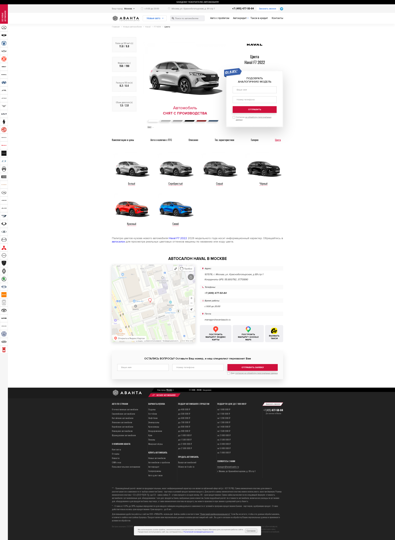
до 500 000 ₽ (184, 413)
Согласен (251, 531)
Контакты (277, 18)
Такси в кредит (259, 18)
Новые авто (153, 18)
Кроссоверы (153, 426)
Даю (254, 373)
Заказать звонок (267, 8)
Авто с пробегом (219, 18)
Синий (175, 224)
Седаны (152, 409)
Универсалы (153, 422)
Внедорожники (155, 430)
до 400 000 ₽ (184, 409)
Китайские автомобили (122, 418)
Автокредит (240, 18)
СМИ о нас (116, 462)
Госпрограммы (154, 471)
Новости (116, 458)
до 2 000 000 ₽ (185, 443)
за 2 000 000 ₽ (224, 435)
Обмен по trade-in (186, 466)
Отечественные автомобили (125, 409)
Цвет (149, 126)
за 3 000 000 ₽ (224, 443)
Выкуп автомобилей (187, 462)
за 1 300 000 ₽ (223, 422)
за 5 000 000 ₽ (224, 448)
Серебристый (175, 183)
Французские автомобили (124, 435)
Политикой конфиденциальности (198, 532)
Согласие (253, 118)
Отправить (254, 109)
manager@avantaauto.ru (217, 319)
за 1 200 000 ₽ (223, 418)
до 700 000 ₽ (184, 422)
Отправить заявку (252, 367)
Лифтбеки (153, 418)
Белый (131, 183)
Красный (131, 224)
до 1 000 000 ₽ (185, 435)
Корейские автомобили (122, 426)
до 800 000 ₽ (184, 426)
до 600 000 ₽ (184, 418)
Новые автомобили (157, 458)
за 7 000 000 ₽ (224, 452)
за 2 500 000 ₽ (224, 439)
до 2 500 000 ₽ (185, 448)
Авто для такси (155, 475)
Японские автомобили (122, 422)
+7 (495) (273, 410)
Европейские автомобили (123, 413)
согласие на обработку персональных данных (256, 373)
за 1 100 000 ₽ (223, 413)
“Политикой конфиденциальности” (215, 514)
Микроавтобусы (155, 443)
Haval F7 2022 (178, 238)
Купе (150, 435)
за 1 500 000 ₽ (223, 430)
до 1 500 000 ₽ (185, 439)
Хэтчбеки (152, 413)
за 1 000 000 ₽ (223, 409)
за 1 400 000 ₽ (223, 426)
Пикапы (151, 439)
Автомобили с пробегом (159, 462)
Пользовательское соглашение (126, 466)
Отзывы (115, 453)
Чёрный (263, 183)
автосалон (118, 241)
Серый (219, 183)
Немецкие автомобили (122, 430)
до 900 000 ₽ (184, 430)
